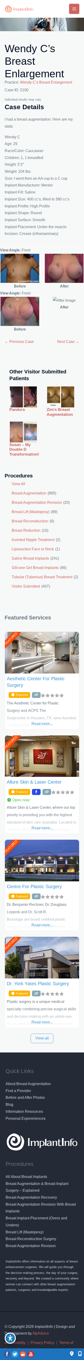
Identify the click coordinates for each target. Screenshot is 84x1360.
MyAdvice (40, 1333)
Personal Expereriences (26, 1118)
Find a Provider (18, 1091)
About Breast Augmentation (28, 1084)
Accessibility (15, 1343)
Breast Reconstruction (30, 521)
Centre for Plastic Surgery (34, 886)
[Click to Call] (77, 1354)
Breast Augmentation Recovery (31, 1197)
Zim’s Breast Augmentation (60, 411)
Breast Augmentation (29, 493)
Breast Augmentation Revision (37, 502)
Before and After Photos (25, 1098)
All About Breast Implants (26, 1177)
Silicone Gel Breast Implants (35, 568)
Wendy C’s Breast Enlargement (34, 61)
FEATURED (11, 638)
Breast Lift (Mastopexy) (30, 512)
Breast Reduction (26, 530)
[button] (42, 800)
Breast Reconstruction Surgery (31, 1239)
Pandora (17, 409)
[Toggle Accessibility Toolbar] (10, 1338)
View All (18, 484)
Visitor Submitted (26, 586)
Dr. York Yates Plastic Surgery (38, 983)
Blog (9, 1104)
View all (42, 1038)
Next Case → (68, 342)
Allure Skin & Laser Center (34, 782)
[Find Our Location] (72, 1354)
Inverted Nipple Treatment (33, 540)
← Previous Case (19, 342)
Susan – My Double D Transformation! (24, 450)
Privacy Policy (42, 1343)
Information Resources (24, 1111)
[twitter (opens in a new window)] (15, 1354)
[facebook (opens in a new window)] (7, 1354)
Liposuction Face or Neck (33, 549)
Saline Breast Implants (30, 558)
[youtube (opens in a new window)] (30, 1354)
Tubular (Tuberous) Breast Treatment (42, 577)
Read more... (42, 724)
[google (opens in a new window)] (23, 1354)
